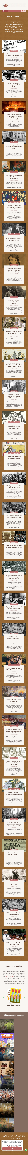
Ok (12, 1148)
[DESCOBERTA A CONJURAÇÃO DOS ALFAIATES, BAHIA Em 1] (7, 1125)
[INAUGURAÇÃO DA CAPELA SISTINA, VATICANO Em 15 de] (7, 1110)
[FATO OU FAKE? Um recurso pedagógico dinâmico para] (7, 1040)
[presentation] (3, 997)
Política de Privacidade (12, 1146)
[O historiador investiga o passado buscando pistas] (7, 1068)
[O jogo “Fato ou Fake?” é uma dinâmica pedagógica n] (7, 1054)
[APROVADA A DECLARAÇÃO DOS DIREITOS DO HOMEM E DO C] (7, 1082)
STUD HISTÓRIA (9, 976)
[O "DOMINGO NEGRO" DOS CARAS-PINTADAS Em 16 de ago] (7, 1096)
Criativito (16, 1152)
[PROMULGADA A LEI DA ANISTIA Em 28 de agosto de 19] (7, 1026)
